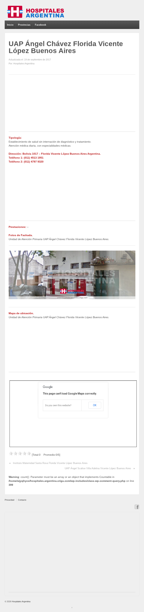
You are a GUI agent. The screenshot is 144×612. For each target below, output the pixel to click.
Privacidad (9, 500)
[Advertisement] (72, 105)
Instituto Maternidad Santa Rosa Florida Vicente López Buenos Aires (50, 463)
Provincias (24, 24)
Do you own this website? (58, 405)
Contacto (22, 500)
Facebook (40, 24)
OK (94, 405)
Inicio (10, 24)
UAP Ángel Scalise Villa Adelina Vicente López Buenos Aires (98, 468)
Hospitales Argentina (20, 601)
